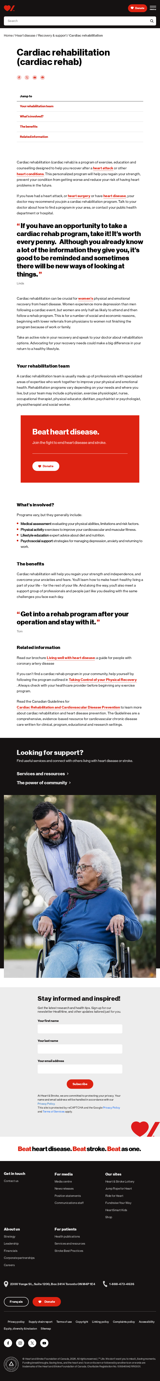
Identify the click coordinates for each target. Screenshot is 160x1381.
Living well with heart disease (71, 657)
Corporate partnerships (19, 1257)
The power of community (42, 782)
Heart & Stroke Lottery (119, 1181)
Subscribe (80, 1084)
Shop (108, 1217)
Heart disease (25, 35)
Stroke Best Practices (69, 1250)
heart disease (114, 196)
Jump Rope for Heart (118, 1188)
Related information (34, 137)
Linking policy (100, 1321)
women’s (85, 298)
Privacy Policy (111, 1107)
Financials (11, 1250)
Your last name (48, 1041)
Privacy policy (16, 1321)
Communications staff (69, 1202)
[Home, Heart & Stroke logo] (9, 8)
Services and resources (41, 773)
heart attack (103, 168)
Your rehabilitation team (36, 106)
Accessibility (147, 1321)
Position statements (68, 1195)
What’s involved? (32, 116)
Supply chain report (40, 1321)
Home (8, 35)
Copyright (82, 1321)
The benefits (28, 127)
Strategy (9, 1236)
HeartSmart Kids (116, 1210)
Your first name (48, 1021)
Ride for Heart (114, 1195)
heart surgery (79, 196)
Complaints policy (124, 1321)
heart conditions (30, 174)
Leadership (11, 1243)
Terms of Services (54, 1111)
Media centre (63, 1181)
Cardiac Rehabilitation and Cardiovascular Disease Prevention (68, 707)
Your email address (51, 1061)
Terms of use (64, 1321)
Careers (9, 1265)
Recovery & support (52, 35)
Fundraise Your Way (118, 1202)
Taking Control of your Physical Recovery (103, 679)
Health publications (67, 1236)
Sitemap (46, 1328)
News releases (64, 1188)
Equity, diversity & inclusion (20, 1328)
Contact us (11, 1181)
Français (16, 1302)
